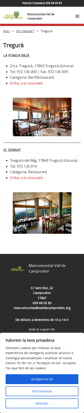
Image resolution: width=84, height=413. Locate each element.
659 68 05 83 (42, 303)
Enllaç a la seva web (26, 83)
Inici (6, 31)
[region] (42, 373)
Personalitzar (42, 391)
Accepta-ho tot (42, 379)
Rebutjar (42, 403)
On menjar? (25, 31)
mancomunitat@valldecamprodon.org (42, 308)
